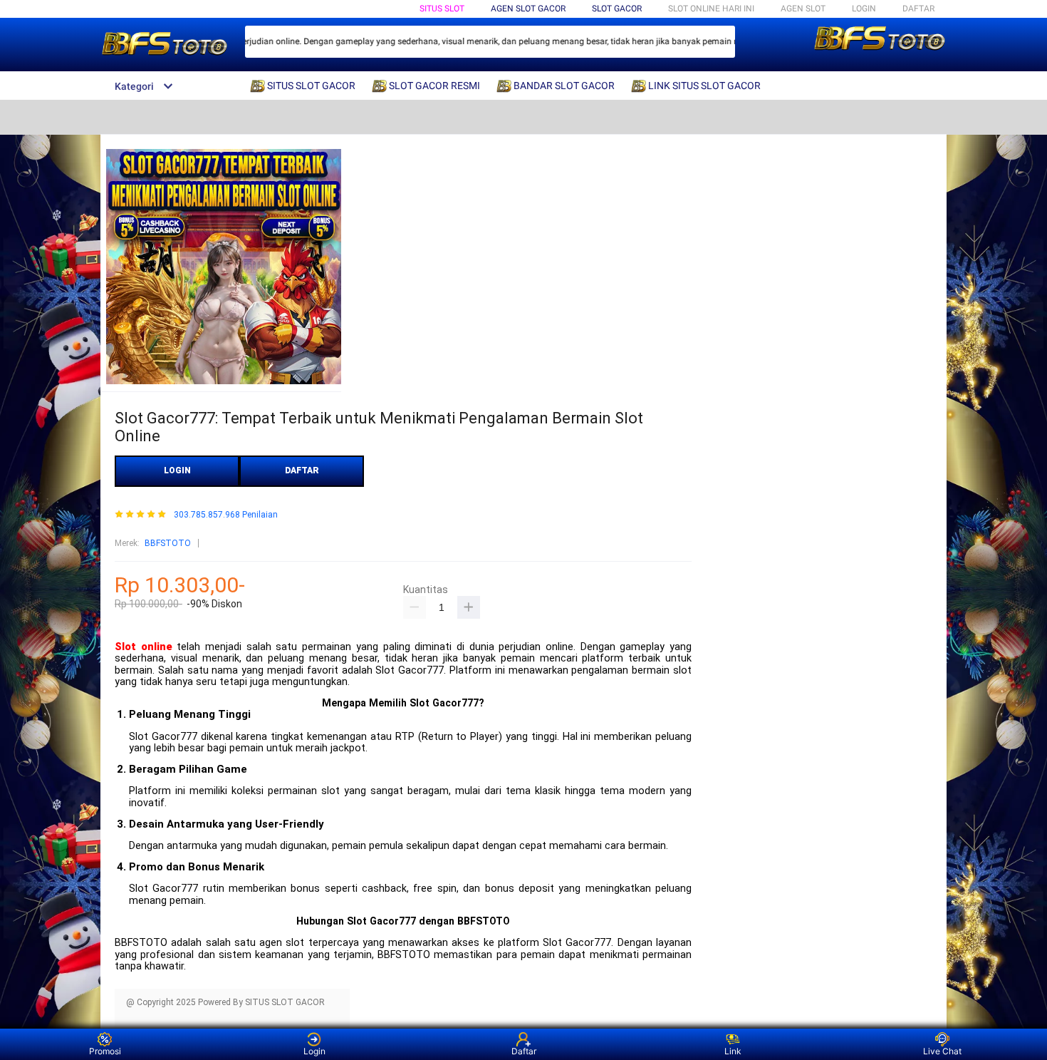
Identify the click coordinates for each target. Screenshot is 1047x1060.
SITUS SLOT (442, 9)
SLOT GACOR (617, 9)
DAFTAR (918, 9)
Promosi (105, 1051)
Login (314, 1051)
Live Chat (942, 1051)
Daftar (523, 1051)
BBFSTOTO (168, 543)
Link (732, 1051)
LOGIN (864, 9)
